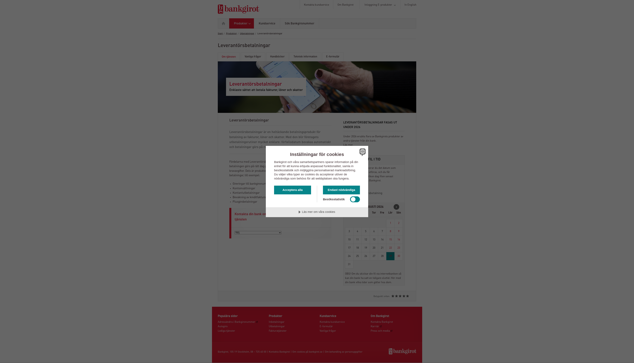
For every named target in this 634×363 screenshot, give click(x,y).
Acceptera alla (292, 190)
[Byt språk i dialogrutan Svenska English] (362, 152)
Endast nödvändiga (341, 190)
